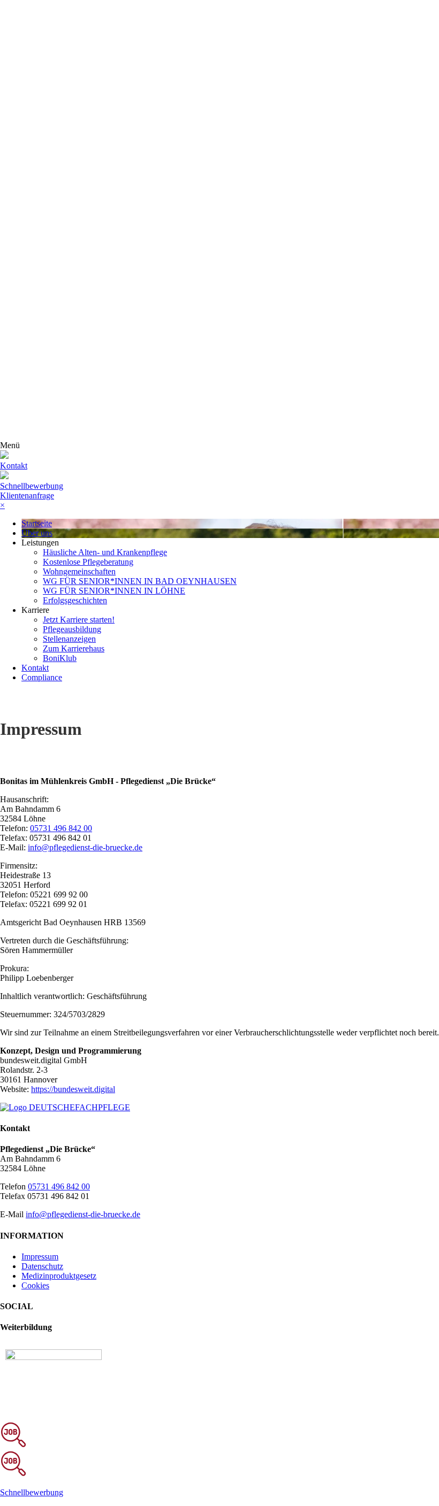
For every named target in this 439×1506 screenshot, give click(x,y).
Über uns (36, 532)
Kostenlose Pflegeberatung (88, 561)
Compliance (41, 677)
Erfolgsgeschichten (75, 600)
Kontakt (35, 667)
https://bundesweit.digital (73, 1089)
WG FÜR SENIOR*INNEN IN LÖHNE (114, 590)
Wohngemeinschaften (79, 571)
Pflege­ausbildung (72, 629)
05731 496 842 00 (61, 828)
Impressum (39, 1256)
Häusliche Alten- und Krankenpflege (105, 552)
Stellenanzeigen (69, 638)
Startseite (36, 523)
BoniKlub (60, 658)
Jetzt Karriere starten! (79, 619)
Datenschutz (42, 1266)
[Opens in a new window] (53, 1357)
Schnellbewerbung (31, 485)
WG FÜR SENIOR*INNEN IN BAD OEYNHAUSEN (140, 581)
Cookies (35, 1285)
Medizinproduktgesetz (58, 1275)
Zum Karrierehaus (73, 648)
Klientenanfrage (27, 495)
